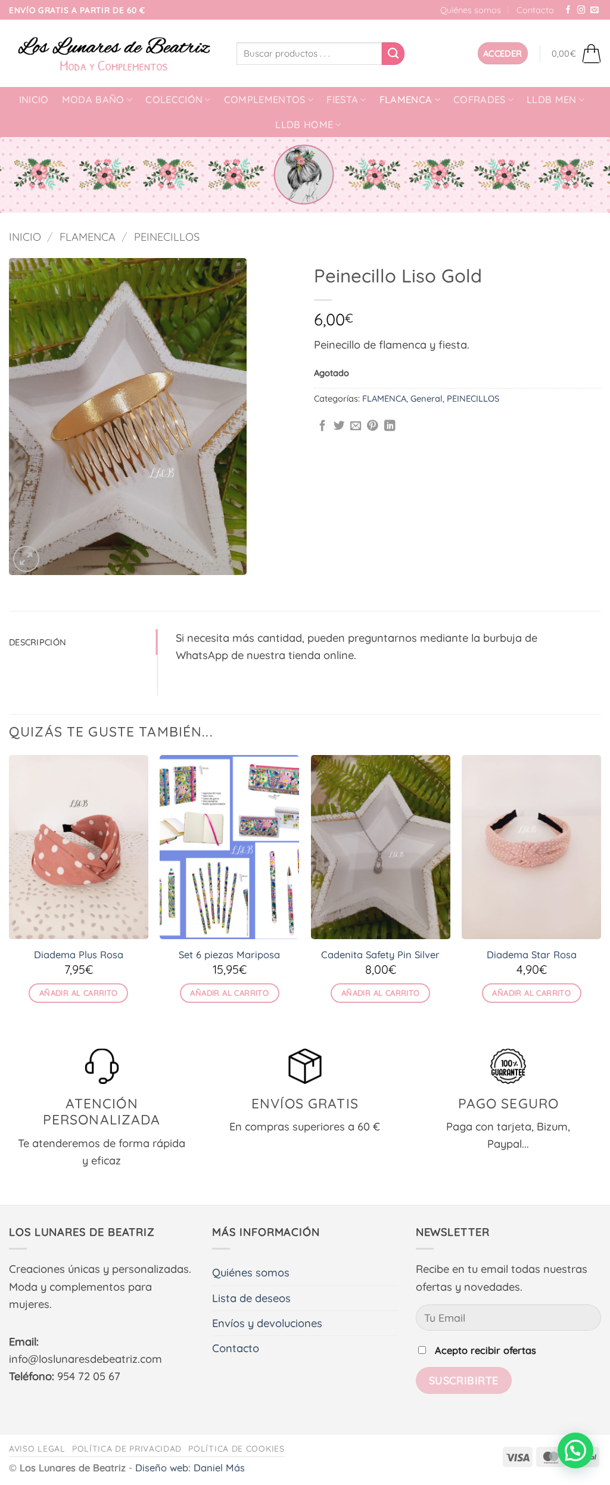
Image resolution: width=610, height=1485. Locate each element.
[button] (503, 53)
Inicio (34, 99)
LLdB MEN (552, 99)
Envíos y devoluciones (267, 1323)
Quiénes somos (470, 9)
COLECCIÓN (174, 99)
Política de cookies (236, 1448)
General (426, 398)
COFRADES (479, 99)
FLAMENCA (405, 99)
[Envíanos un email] (594, 10)
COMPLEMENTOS (265, 99)
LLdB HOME (304, 125)
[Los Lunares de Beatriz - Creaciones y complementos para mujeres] (114, 53)
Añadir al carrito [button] (78, 993)
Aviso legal (37, 1448)
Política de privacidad (127, 1448)
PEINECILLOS (167, 237)
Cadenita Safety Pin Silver (380, 955)
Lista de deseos (251, 1298)
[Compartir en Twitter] (339, 426)
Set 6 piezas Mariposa (229, 955)
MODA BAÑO (93, 99)
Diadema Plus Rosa (78, 955)
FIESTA (342, 99)
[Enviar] (393, 53)
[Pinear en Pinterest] (372, 426)
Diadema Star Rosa (532, 955)
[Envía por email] (356, 426)
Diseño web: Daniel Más (190, 1468)
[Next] (600, 890)
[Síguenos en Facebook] (568, 10)
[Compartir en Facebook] (322, 426)
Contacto (535, 9)
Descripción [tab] (37, 642)
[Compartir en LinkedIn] (390, 426)
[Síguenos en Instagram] (581, 10)
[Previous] (9, 890)
